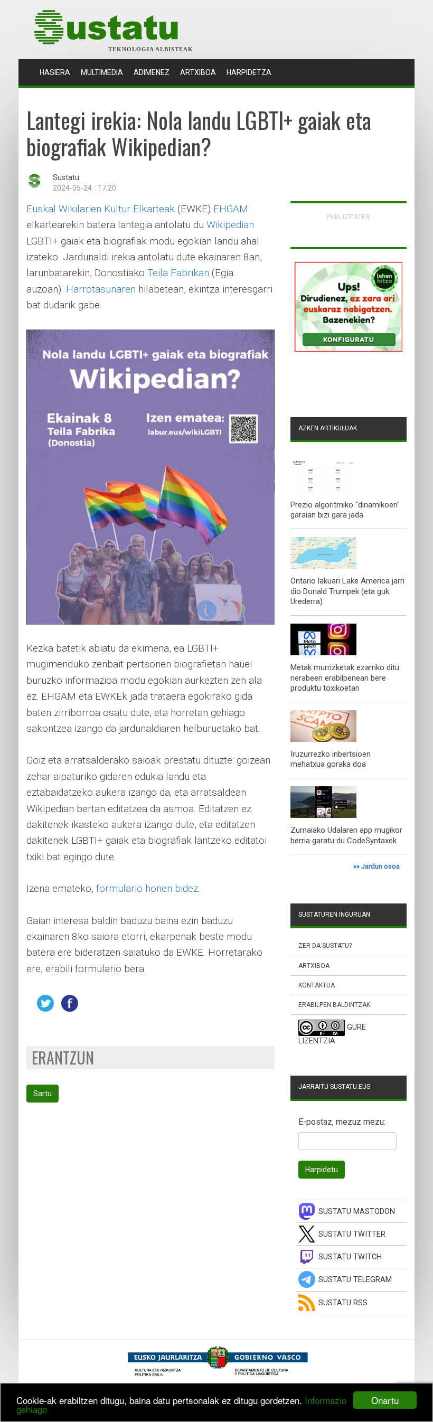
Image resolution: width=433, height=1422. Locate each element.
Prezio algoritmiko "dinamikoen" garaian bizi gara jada (345, 510)
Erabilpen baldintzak (334, 1005)
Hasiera (58, 72)
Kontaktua (316, 985)
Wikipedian (230, 225)
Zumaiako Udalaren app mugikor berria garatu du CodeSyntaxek (346, 835)
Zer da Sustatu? (325, 945)
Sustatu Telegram (355, 1279)
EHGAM (230, 209)
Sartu (42, 1093)
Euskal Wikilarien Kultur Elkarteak (100, 209)
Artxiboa (198, 72)
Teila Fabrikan (178, 273)
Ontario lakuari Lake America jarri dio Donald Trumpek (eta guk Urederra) (347, 591)
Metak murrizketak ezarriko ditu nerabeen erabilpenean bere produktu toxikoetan (344, 678)
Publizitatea (348, 217)
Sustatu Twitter (351, 1234)
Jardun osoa (380, 866)
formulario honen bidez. (148, 888)
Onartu (385, 1400)
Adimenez (152, 72)
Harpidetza (249, 72)
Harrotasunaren (101, 289)
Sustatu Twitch (350, 1257)
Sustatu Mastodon (356, 1211)
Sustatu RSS (343, 1302)
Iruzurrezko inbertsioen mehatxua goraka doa (330, 759)
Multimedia (102, 72)
